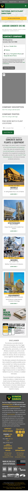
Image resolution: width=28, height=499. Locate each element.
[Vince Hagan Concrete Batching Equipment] (14, 272)
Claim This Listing (8, 68)
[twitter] (20, 432)
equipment (21, 147)
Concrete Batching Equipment (8, 484)
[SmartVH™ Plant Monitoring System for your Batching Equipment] (14, 323)
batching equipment (14, 406)
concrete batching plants (11, 147)
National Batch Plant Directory (12, 12)
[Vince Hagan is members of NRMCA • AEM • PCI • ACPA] (14, 473)
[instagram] (18, 435)
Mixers (14, 260)
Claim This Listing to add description (11, 109)
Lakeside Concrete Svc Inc (13, 25)
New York (20, 29)
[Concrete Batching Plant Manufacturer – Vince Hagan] (2, 4)
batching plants (11, 414)
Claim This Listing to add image (10, 116)
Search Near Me (8, 132)
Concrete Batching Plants (19, 482)
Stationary (14, 223)
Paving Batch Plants (6, 30)
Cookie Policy (18, 487)
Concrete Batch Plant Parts (20, 484)
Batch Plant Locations (8, 29)
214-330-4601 (8, 435)
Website (8, 50)
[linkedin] (22, 435)
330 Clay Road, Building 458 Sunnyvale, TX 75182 (20, 455)
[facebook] (17, 432)
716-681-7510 (12, 46)
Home (3, 29)
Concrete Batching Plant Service (14, 485)
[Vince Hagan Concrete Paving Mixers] (14, 237)
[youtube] (23, 432)
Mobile (14, 188)
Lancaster (24, 29)
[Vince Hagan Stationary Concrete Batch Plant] (14, 200)
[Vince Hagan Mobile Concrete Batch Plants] (14, 165)
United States (15, 29)
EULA (11, 488)
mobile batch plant (7, 404)
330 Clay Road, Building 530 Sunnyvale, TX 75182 (8, 455)
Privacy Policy (12, 487)
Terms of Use (5, 487)
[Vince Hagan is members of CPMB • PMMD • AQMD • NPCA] (14, 467)
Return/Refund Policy (17, 488)
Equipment (14, 296)
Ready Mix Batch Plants (10, 55)
